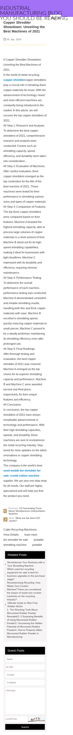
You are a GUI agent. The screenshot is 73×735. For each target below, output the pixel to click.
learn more (30, 534)
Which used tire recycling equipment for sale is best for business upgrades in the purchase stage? (26, 574)
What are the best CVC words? (24, 519)
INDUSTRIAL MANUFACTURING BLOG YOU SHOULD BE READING (34, 13)
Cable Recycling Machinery (20, 529)
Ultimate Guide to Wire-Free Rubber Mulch (22, 605)
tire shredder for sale (15, 539)
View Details (11, 534)
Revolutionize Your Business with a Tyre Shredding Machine (26, 564)
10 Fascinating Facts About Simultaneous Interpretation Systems (26, 511)
